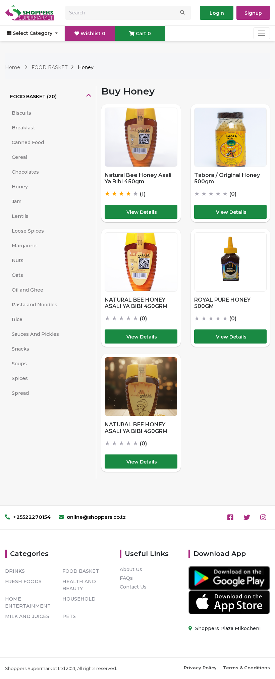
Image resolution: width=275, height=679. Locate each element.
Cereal (19, 157)
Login (217, 13)
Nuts (17, 260)
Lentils (20, 216)
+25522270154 (31, 517)
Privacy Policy (200, 667)
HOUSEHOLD (79, 599)
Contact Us (133, 587)
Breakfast (23, 128)
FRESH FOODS (23, 581)
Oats (17, 275)
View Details (141, 212)
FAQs (126, 578)
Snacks (20, 349)
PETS (69, 616)
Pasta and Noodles (34, 305)
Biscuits (21, 113)
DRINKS (15, 571)
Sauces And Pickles (35, 334)
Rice (17, 319)
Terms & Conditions (246, 667)
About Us (131, 569)
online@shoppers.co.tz (95, 517)
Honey (20, 187)
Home (12, 67)
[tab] (50, 96)
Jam (16, 201)
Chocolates (25, 172)
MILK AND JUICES (27, 616)
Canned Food (28, 142)
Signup (253, 13)
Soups (19, 364)
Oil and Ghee (27, 290)
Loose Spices (28, 231)
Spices (20, 378)
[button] (50, 96)
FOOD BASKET (50, 67)
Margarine (24, 246)
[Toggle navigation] (262, 33)
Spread (20, 393)
